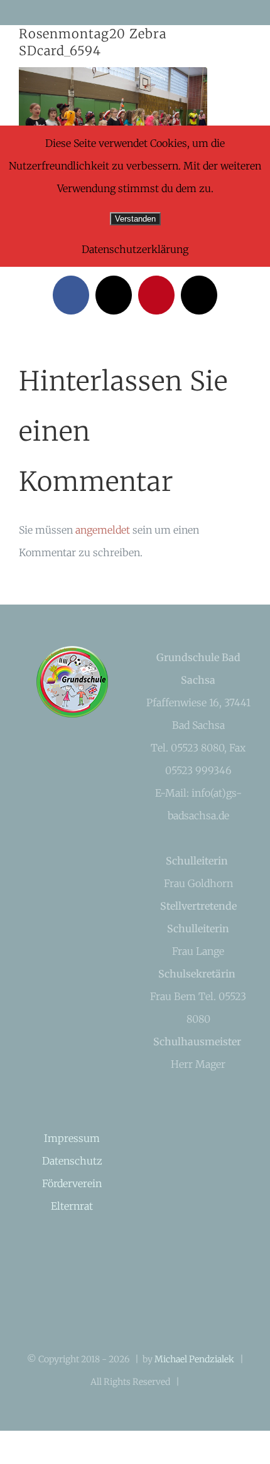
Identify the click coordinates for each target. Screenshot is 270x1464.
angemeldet (102, 530)
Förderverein (72, 1183)
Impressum (72, 1138)
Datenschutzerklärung (135, 249)
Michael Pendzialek (194, 1359)
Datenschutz (72, 1161)
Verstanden (135, 218)
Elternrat (72, 1206)
